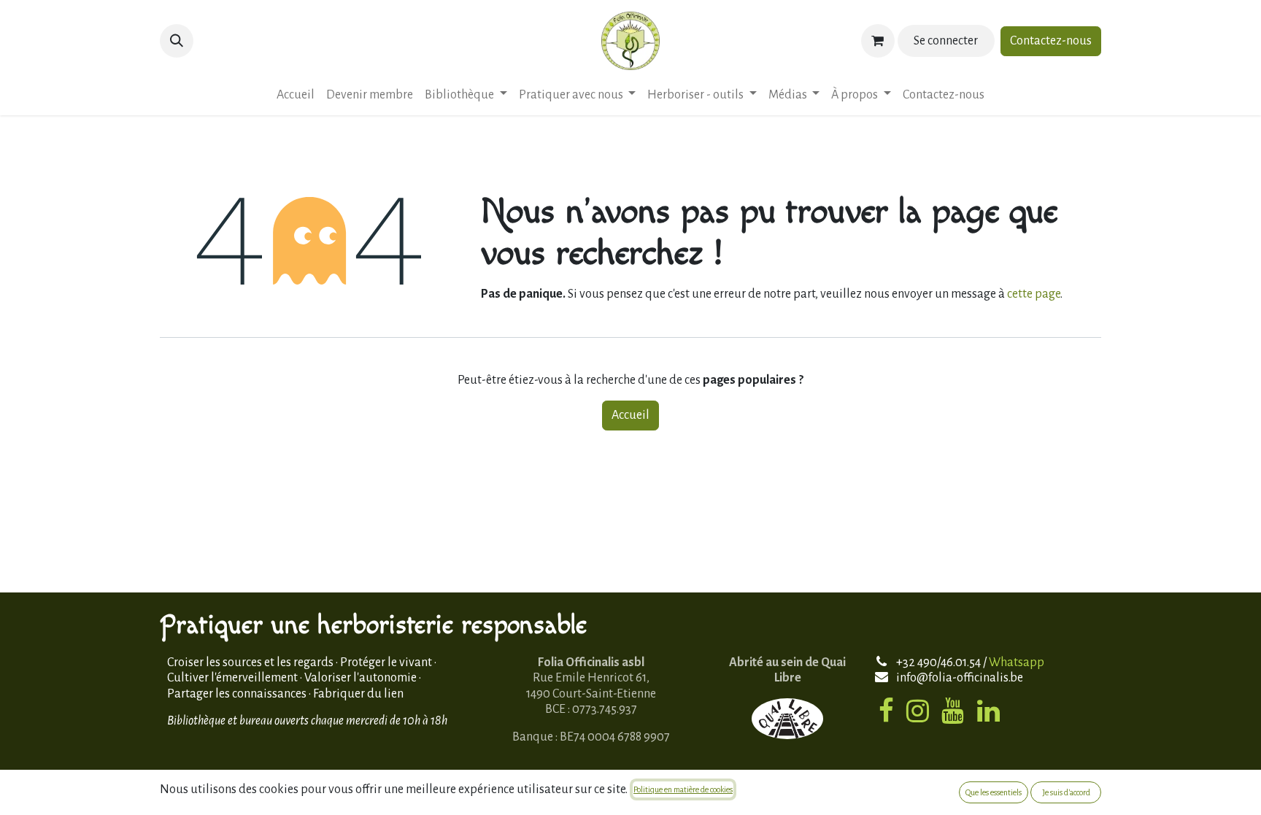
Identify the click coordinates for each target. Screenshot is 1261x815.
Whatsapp (1016, 662)
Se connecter (946, 40)
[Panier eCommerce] (878, 41)
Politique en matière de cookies (683, 789)
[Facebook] (886, 711)
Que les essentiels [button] (993, 792)
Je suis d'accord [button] (1066, 792)
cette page (1033, 294)
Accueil (630, 415)
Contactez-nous (1051, 40)
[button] (176, 41)
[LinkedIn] (988, 711)
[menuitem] (295, 95)
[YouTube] (952, 711)
